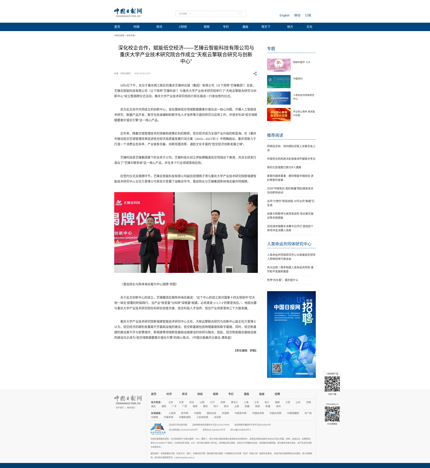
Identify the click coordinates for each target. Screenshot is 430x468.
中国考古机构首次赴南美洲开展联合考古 (291, 158)
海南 (195, 406)
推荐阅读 (275, 135)
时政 (137, 27)
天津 (181, 402)
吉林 (223, 402)
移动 (297, 15)
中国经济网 (258, 413)
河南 (308, 402)
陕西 (257, 406)
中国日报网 (119, 35)
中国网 (197, 413)
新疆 (268, 406)
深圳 (278, 406)
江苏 (256, 402)
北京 (170, 402)
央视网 (225, 413)
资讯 (159, 27)
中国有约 (298, 78)
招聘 (277, 394)
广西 (184, 406)
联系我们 (131, 408)
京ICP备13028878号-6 (240, 430)
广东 (174, 406)
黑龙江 (234, 402)
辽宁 (212, 402)
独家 (262, 394)
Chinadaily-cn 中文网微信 (332, 414)
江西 (287, 402)
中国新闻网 (185, 417)
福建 (277, 402)
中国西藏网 (293, 413)
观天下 (265, 27)
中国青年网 (240, 413)
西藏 (247, 406)
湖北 (153, 406)
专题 (271, 48)
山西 (202, 402)
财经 (200, 394)
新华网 (184, 413)
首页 (117, 27)
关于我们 (120, 408)
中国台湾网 (275, 413)
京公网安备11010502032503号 (183, 430)
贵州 (226, 406)
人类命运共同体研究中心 (289, 244)
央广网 (308, 413)
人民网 (172, 413)
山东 (298, 402)
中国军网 (168, 417)
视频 (207, 27)
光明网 (154, 417)
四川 (215, 406)
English (285, 15)
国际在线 (211, 413)
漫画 (245, 27)
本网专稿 (130, 35)
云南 (236, 406)
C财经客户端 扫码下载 (332, 384)
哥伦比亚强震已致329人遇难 (284, 167)
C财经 (183, 27)
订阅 (308, 15)
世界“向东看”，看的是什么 (282, 280)
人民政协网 (202, 417)
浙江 (267, 402)
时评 (169, 394)
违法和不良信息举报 (178, 425)
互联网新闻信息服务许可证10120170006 (210, 425)
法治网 (217, 417)
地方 (290, 27)
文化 (309, 27)
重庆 (205, 406)
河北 (191, 402)
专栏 (226, 27)
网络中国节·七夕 (301, 62)
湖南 (163, 406)
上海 (246, 402)
